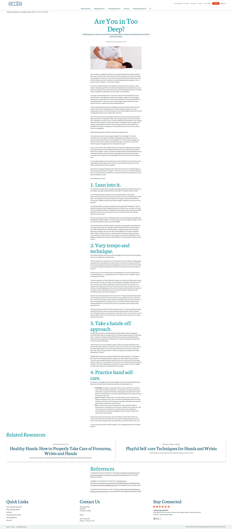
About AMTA (207, 3)
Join (215, 3)
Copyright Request (21, 527)
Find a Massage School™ (13, 509)
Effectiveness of (122, 481)
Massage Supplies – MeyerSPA (181, 3)
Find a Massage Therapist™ (14, 507)
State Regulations (11, 517)
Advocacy (9, 520)
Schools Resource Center (13, 515)
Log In (224, 3)
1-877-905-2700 (85, 519)
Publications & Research (13, 12)
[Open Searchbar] (150, 8)
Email (81, 515)
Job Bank (9, 512)
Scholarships (193, 3)
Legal (7, 527)
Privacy (13, 527)
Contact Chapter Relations (162, 514)
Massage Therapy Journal (28, 12)
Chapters (200, 3)
